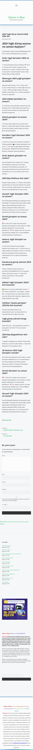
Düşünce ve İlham (16, 17)
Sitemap (2, 524)
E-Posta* (4, 482)
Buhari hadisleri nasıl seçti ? (7, 578)
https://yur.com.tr (14, 521)
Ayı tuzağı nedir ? (5, 582)
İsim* (3, 474)
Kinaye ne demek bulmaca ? (7, 557)
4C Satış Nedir (7, 436)
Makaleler (8, 420)
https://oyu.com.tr (24, 521)
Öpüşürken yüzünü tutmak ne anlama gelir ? (11, 570)
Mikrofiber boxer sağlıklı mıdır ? (8, 574)
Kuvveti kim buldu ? (6, 562)
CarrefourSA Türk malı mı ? (7, 566)
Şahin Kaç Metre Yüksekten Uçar (13, 430)
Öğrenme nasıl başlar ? (6, 545)
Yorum (3, 455)
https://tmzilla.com (5, 521)
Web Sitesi (4, 489)
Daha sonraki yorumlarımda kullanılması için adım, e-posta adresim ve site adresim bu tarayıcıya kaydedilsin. (16, 499)
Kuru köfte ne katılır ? (6, 549)
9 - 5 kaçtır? (5, 504)
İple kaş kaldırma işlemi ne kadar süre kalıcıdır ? (11, 553)
